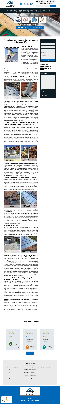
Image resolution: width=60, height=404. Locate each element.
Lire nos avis (6, 401)
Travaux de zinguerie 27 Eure (31, 10)
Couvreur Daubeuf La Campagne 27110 (31, 367)
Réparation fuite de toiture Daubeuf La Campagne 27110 (14, 368)
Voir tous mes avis (30, 353)
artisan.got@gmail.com (31, 24)
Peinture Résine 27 (7, 10)
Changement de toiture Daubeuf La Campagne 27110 (13, 378)
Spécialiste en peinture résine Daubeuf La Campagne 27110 (48, 380)
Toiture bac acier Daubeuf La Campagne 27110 (29, 373)
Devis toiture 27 (54, 10)
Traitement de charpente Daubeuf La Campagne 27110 (48, 374)
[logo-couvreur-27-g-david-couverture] (10, 4)
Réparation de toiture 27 (58, 10)
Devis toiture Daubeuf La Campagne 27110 (14, 374)
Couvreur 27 (3, 9)
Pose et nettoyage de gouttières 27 (40, 10)
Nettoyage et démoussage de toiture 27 (45, 10)
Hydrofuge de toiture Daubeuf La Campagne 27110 (47, 368)
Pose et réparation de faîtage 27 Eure (15, 10)
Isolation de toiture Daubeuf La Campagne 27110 (30, 376)
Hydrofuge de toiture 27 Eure (11, 10)
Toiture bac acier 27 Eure (28, 10)
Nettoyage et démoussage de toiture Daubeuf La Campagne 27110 (14, 380)
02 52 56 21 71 (40, 1)
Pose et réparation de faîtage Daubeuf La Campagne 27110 (48, 371)
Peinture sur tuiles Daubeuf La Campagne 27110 (29, 379)
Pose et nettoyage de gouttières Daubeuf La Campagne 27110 (30, 370)
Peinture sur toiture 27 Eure (24, 10)
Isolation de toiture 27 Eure (36, 10)
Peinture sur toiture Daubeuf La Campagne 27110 (47, 378)
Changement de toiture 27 (50, 10)
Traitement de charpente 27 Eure (20, 10)
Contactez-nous (37, 27)
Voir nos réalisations (23, 27)
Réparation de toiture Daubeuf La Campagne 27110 (13, 371)
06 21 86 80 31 (51, 1)
